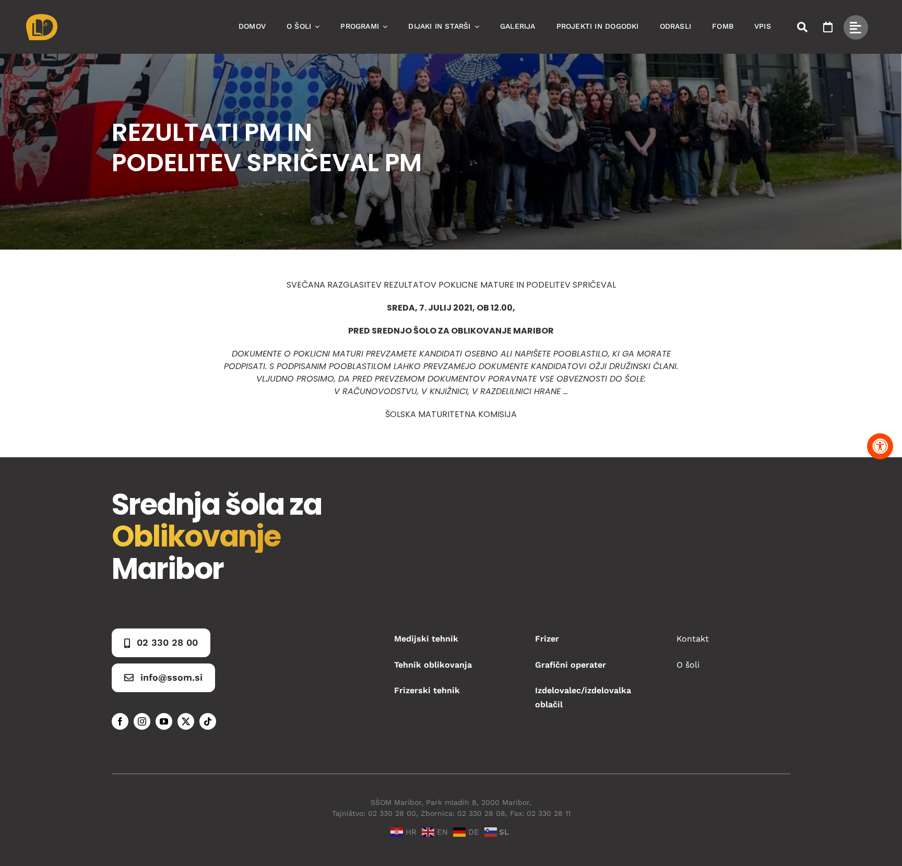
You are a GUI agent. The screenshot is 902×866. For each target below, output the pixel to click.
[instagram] (142, 721)
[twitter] (185, 721)
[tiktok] (207, 721)
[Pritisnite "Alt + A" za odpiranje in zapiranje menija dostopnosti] (880, 446)
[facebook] (120, 721)
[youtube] (164, 721)
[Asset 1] (41, 18)
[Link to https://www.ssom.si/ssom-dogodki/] (828, 27)
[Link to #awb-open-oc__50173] (802, 27)
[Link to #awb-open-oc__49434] (856, 27)
